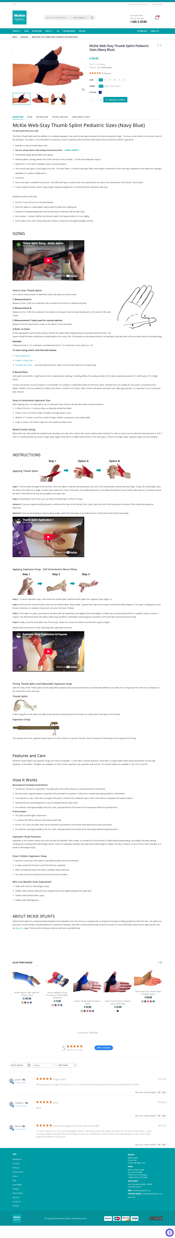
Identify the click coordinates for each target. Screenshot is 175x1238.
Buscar (92, 17)
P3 (110, 80)
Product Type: (95, 67)
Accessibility (17, 1184)
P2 (105, 80)
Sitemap (16, 1206)
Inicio (15, 37)
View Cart (131, 1197)
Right (106, 86)
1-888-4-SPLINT (133, 1177)
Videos (15, 1176)
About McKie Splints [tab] (81, 116)
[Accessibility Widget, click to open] (170, 1233)
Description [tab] (18, 116)
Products (16, 1163)
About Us (20, 928)
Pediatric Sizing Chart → (25, 360)
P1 (101, 80)
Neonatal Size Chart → (24, 365)
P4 (115, 80)
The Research (18, 1172)
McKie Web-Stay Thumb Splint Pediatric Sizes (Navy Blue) (119, 48)
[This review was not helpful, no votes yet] (163, 1092)
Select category (79, 17)
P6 (124, 80)
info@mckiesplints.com (141, 1190)
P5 (119, 80)
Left (101, 86)
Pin (160, 1218)
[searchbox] (18, 1065)
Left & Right (115, 86)
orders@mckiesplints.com (152, 1194)
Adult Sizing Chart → (23, 356)
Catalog (15, 1189)
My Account (157, 4)
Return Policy (18, 1193)
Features (16, 1168)
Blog (14, 1180)
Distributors (17, 1159)
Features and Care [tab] (60, 116)
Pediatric (24, 37)
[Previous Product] (158, 45)
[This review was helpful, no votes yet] (159, 1092)
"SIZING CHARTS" (71, 150)
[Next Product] (161, 45)
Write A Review (103, 1047)
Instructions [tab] (42, 116)
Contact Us (17, 1201)
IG (156, 1218)
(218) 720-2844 (138, 1170)
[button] (159, 962)
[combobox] (44, 1065)
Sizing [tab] (29, 116)
